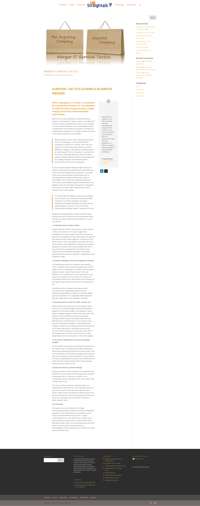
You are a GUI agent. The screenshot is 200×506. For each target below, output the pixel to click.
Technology (119, 5)
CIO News (63, 5)
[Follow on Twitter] (106, 171)
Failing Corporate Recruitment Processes (144, 75)
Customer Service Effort (112, 477)
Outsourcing (131, 5)
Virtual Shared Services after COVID (115, 466)
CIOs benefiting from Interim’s (113, 475)
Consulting (81, 5)
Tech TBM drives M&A (89, 482)
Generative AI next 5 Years (145, 32)
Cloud (71, 5)
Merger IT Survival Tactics (61, 71)
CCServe (139, 61)
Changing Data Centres (112, 480)
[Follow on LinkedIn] (101, 171)
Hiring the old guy (142, 47)
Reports (93, 497)
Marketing (48, 75)
